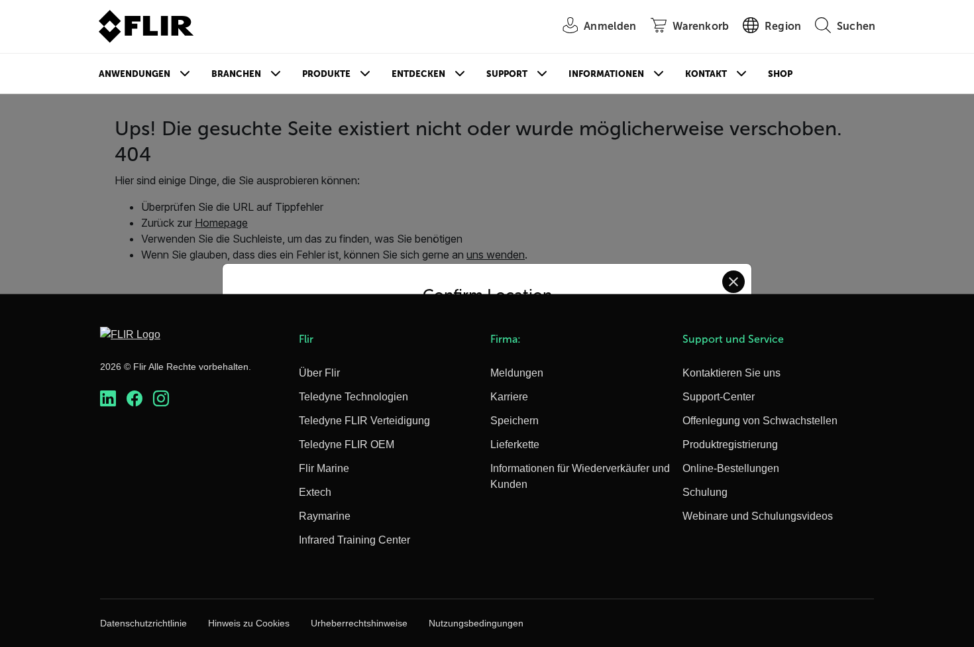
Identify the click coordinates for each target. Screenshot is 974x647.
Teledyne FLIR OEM (346, 444)
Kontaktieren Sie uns (731, 373)
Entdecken (418, 74)
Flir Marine (324, 468)
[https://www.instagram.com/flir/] (161, 398)
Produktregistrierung (730, 444)
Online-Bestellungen (730, 468)
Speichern (514, 420)
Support (506, 74)
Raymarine (325, 516)
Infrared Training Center (354, 540)
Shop (780, 74)
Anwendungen (134, 74)
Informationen (606, 74)
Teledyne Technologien (353, 396)
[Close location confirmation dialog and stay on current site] (733, 281)
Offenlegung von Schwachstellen (760, 420)
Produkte (326, 74)
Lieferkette (514, 444)
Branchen (236, 74)
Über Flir (319, 373)
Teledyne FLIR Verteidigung (364, 420)
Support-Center (718, 396)
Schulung (705, 492)
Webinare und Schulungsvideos (757, 516)
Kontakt (706, 74)
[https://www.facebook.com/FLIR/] (134, 398)
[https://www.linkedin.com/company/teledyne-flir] (108, 398)
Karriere (509, 396)
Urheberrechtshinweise (359, 623)
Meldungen (516, 373)
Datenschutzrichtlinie (143, 623)
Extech (315, 492)
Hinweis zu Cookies (249, 623)
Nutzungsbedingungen (476, 623)
